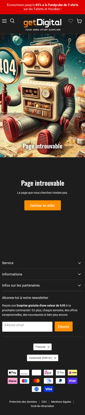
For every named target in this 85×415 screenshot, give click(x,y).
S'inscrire (63, 326)
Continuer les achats (42, 205)
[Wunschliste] (71, 21)
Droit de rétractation (42, 406)
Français (40, 346)
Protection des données (23, 401)
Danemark (40, 357)
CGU (44, 401)
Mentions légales (61, 401)
